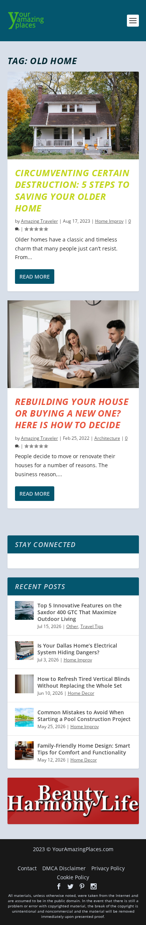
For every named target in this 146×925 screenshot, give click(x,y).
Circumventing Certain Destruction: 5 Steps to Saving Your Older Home (72, 190)
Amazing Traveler (39, 221)
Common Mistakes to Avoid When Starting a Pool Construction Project (84, 716)
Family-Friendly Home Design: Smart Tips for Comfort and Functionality (83, 749)
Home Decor (81, 693)
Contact (27, 868)
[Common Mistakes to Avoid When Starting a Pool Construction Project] (24, 717)
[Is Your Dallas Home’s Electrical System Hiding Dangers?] (24, 650)
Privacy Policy (108, 868)
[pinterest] (82, 886)
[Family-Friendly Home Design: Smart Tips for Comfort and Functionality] (24, 750)
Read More (34, 276)
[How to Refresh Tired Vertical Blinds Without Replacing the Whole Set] (24, 684)
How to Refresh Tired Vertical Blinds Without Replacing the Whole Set (83, 682)
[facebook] (59, 886)
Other (72, 626)
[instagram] (94, 886)
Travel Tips (91, 626)
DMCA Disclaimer (64, 868)
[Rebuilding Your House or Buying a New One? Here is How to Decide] (73, 344)
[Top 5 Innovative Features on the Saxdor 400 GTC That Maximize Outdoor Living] (24, 610)
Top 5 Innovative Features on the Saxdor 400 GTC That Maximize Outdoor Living (79, 612)
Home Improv (109, 221)
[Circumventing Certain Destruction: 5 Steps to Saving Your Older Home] (73, 115)
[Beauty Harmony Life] (73, 822)
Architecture (107, 438)
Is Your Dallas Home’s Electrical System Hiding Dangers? (77, 649)
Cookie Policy (73, 877)
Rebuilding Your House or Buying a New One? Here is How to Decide (72, 413)
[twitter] (70, 886)
